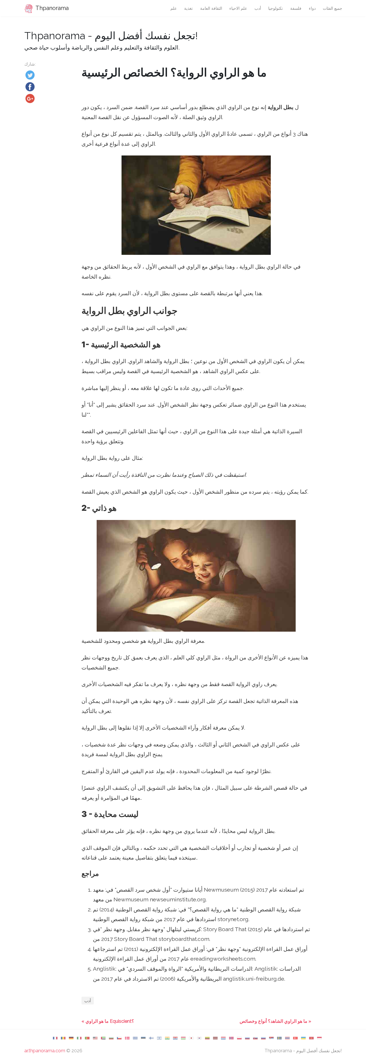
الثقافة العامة (211, 8)
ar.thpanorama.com (44, 1050)
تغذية (188, 8)
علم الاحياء (238, 8)
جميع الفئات (332, 8)
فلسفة (295, 8)
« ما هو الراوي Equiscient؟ (107, 1021)
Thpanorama (51, 8)
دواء (312, 8)
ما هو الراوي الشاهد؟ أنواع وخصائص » (275, 1021)
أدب (257, 8)
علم (173, 8)
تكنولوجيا (275, 8)
